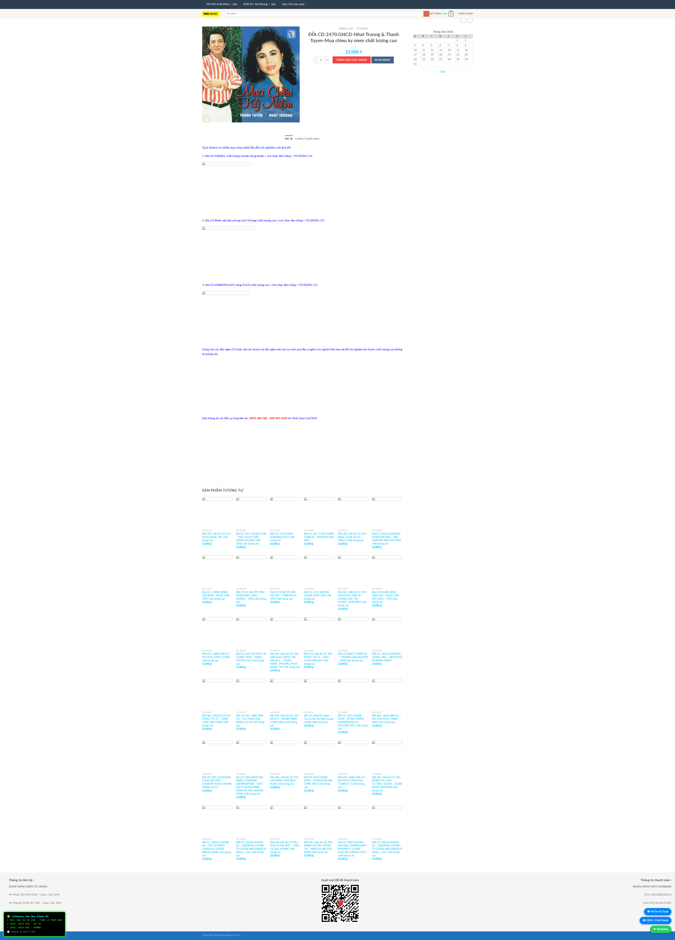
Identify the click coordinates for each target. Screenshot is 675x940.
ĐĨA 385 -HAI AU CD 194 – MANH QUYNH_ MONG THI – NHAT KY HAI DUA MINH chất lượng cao (319, 847)
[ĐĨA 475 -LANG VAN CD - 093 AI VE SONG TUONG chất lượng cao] (217, 632)
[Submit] (426, 14)
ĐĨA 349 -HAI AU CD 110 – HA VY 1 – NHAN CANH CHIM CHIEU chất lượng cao (285, 720)
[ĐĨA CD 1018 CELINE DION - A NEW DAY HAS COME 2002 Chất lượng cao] (319, 756)
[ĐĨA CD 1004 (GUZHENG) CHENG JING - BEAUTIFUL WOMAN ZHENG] (387, 632)
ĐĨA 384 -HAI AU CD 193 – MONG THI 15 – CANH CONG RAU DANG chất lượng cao (217, 720)
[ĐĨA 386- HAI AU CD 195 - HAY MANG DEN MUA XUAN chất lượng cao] (285, 756)
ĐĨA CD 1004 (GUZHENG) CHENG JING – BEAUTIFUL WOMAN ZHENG (387, 657)
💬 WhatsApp (660, 929)
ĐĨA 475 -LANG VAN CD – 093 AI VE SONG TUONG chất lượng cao (216, 657)
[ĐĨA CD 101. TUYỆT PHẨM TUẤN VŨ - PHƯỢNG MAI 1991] (319, 512)
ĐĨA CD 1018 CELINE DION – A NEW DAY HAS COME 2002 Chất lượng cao (318, 782)
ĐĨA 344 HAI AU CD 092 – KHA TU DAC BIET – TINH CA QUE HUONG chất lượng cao (284, 847)
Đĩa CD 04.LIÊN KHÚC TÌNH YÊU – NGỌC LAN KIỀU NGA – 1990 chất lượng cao (385, 597)
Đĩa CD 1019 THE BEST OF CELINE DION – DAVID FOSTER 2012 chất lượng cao (251, 659)
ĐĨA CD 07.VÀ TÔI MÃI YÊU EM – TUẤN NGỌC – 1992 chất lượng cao (284, 595)
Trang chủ (346, 29)
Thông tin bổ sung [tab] (307, 139)
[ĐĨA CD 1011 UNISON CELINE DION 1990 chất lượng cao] (319, 571)
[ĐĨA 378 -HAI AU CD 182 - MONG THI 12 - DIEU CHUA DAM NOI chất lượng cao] (319, 632)
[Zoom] (206, 118)
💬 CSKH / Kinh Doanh (655, 920)
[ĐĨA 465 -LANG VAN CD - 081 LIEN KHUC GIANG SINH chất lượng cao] (387, 694)
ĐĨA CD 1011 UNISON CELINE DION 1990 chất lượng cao (317, 595)
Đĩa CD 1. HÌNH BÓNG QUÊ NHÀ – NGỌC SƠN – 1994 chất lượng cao (217, 595)
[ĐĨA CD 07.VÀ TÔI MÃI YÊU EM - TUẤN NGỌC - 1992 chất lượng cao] (285, 571)
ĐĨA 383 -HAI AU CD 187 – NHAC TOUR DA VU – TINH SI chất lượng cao (353, 537)
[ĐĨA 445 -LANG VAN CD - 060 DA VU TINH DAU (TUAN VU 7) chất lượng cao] (353, 756)
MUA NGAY (382, 60)
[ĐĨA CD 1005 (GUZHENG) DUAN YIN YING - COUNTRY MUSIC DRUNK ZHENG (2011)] (217, 756)
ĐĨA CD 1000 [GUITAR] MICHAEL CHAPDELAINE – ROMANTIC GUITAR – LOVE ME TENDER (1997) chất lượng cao (353, 849)
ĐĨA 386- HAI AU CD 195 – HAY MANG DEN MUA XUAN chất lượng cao (285, 780)
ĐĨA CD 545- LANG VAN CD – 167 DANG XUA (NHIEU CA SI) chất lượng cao (250, 720)
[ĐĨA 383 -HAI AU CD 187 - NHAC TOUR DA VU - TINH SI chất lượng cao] (353, 512)
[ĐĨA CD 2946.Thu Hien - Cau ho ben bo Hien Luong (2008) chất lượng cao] (319, 694)
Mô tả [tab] (288, 139)
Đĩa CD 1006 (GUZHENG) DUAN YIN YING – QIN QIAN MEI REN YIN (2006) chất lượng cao (386, 539)
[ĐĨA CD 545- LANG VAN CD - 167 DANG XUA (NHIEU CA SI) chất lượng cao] (251, 694)
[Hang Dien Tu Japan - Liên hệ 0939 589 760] (210, 14)
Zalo (235, 4)
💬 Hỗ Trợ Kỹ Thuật (657, 911)
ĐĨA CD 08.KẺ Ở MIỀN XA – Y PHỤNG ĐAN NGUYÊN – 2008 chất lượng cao (353, 657)
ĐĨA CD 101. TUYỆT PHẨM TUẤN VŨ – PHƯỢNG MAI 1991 (319, 537)
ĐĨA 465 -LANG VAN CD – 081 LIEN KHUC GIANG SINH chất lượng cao (386, 719)
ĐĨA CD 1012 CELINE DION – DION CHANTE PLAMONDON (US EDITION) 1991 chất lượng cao (352, 722)
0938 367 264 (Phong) (255, 4)
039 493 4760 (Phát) (218, 4)
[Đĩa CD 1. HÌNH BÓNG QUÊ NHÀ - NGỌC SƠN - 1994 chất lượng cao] (217, 571)
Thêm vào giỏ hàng (351, 60)
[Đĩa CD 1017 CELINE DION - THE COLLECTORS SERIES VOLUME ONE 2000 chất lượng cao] (251, 512)
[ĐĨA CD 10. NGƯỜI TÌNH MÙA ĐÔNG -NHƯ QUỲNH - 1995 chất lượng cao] (251, 571)
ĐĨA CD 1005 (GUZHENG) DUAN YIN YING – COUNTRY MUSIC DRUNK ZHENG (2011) (217, 782)
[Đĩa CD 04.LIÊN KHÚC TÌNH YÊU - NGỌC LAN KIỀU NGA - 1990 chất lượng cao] (387, 571)
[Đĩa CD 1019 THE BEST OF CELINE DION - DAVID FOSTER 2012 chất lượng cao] (251, 632)
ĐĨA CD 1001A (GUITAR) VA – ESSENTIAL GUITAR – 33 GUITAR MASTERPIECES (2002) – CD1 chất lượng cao (387, 849)
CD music (362, 29)
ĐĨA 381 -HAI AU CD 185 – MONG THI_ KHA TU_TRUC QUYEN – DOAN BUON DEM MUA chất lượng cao (387, 784)
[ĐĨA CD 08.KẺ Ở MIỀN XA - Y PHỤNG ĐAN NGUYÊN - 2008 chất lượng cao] (353, 632)
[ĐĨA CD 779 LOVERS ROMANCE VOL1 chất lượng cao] (285, 512)
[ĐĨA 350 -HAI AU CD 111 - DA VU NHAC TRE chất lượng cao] (217, 512)
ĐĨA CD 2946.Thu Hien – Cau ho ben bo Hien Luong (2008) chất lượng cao (318, 719)
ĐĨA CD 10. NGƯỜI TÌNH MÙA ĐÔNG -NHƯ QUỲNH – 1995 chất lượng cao (251, 597)
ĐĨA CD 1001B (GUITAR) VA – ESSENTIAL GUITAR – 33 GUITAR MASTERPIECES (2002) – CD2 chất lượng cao (251, 849)
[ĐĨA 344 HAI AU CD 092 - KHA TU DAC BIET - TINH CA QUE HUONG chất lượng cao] (285, 821)
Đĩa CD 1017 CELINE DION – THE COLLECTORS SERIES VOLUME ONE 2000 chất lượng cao (251, 539)
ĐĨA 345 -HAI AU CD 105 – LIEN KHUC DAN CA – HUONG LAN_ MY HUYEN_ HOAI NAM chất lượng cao (353, 599)
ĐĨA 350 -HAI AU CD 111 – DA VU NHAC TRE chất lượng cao (217, 537)
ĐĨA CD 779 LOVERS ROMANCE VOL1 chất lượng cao (282, 537)
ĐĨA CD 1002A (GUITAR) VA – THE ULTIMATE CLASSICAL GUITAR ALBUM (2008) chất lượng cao (216, 849)
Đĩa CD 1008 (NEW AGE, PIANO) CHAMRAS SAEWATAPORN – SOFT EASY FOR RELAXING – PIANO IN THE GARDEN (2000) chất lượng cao (250, 785)
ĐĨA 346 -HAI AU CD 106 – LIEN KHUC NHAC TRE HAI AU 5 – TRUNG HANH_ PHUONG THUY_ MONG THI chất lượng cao (285, 660)
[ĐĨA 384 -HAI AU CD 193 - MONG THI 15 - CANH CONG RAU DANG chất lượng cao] (217, 694)
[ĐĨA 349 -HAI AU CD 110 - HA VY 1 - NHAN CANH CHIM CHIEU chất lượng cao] (285, 694)
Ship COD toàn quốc (293, 4)
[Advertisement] (302, 386)
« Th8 (441, 71)
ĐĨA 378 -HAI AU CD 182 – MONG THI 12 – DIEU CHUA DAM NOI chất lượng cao (319, 659)
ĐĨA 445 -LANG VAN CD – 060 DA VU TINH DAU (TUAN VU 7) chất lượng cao (352, 782)
